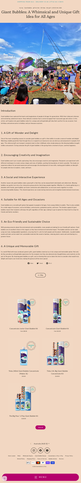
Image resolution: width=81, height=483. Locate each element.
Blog (41, 275)
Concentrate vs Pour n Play (55, 455)
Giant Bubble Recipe (40, 455)
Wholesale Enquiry (28, 455)
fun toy (21, 7)
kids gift (48, 7)
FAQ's (19, 455)
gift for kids (36, 7)
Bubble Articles (53, 458)
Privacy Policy (69, 455)
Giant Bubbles (28, 7)
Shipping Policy (31, 458)
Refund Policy (21, 458)
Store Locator (11, 455)
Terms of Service (42, 458)
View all (40, 427)
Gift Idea (42, 7)
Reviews (61, 458)
